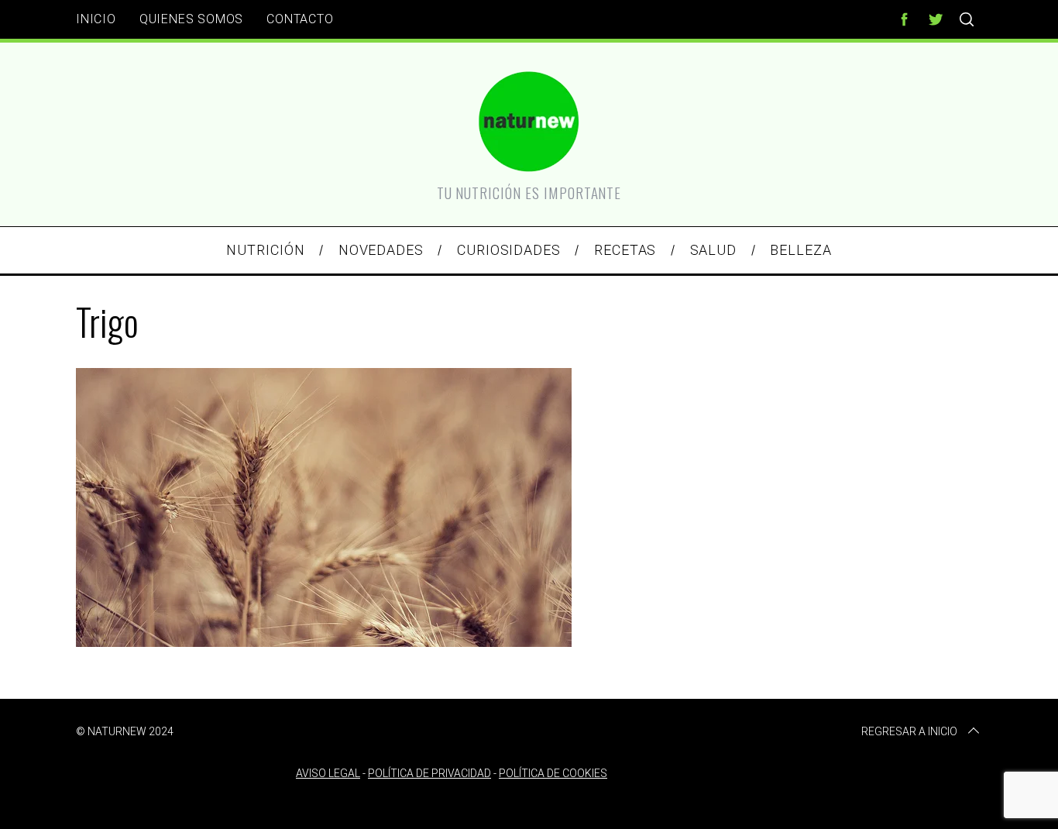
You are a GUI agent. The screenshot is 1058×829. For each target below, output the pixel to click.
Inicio (96, 19)
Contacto (299, 19)
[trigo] (324, 641)
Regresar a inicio (909, 731)
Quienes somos (191, 19)
